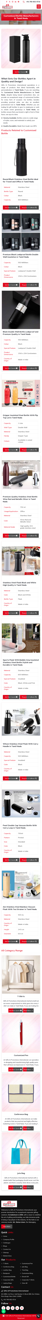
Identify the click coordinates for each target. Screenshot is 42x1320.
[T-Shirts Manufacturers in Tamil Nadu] (21, 974)
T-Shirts (21, 996)
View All (24, 1283)
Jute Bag (21, 1173)
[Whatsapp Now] (4, 1311)
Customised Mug (27, 1273)
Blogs (5, 1246)
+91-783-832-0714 (33, 2)
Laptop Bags (7, 1283)
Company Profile (8, 1239)
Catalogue (6, 1243)
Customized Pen (21, 1055)
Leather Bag (7, 1270)
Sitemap (6, 1252)
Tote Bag (25, 1270)
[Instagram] (12, 1)
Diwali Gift (25, 1276)
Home (5, 1236)
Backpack (6, 1273)
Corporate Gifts (8, 1280)
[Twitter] (9, 1)
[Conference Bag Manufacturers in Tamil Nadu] (21, 1092)
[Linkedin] (15, 1)
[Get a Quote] (4, 1316)
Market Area (7, 1256)
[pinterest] (18, 1)
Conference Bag (21, 1114)
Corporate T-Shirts (28, 1280)
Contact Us (7, 1249)
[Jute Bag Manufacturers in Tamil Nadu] (21, 1151)
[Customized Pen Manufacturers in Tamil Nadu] (21, 1033)
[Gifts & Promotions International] (7, 6)
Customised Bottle (9, 1276)
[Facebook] (6, 1)
